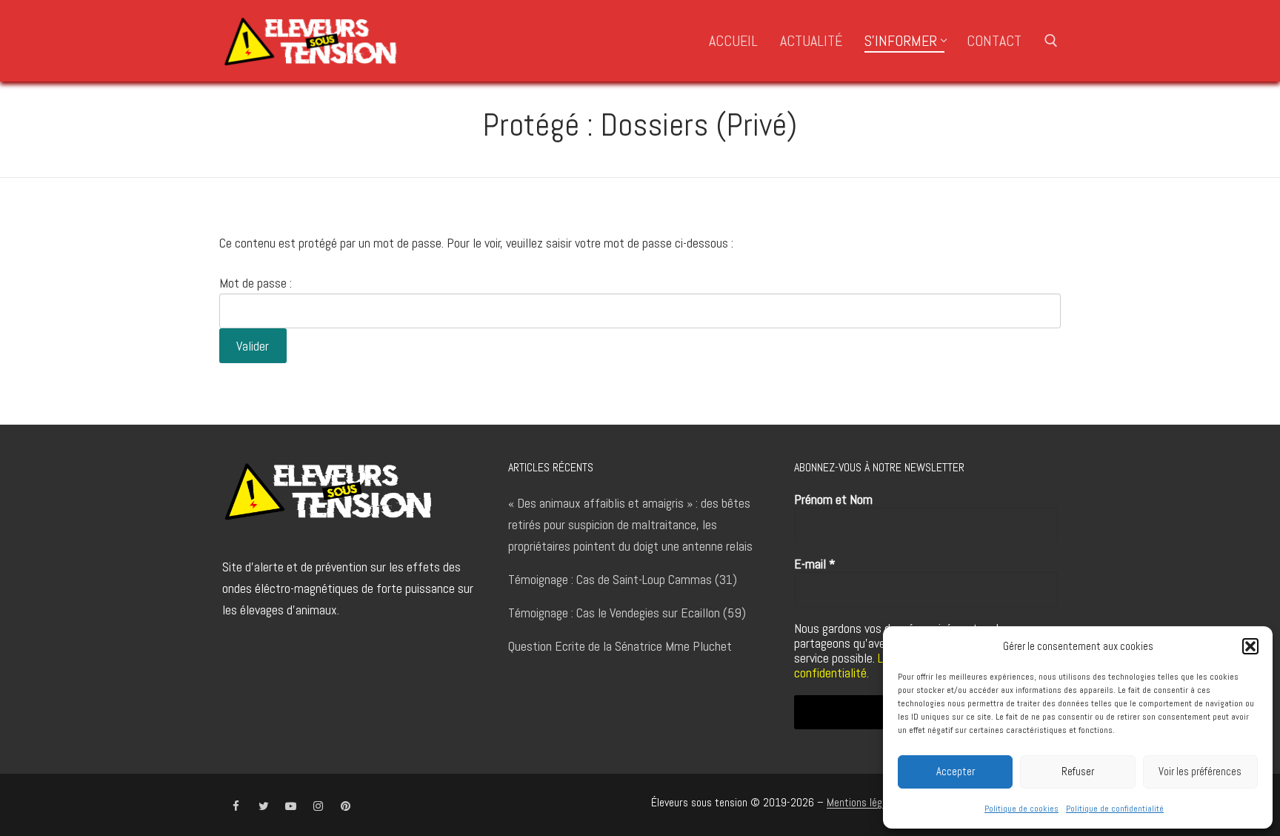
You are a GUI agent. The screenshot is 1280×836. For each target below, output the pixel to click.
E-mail (815, 564)
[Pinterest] (346, 806)
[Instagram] (318, 806)
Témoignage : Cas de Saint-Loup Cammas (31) (622, 579)
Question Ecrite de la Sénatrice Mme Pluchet (620, 645)
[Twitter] (263, 806)
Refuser (1077, 771)
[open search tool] (1051, 40)
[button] (1250, 646)
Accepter (955, 771)
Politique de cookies (1021, 809)
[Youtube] (291, 806)
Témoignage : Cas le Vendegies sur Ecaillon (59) (627, 612)
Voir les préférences (1200, 771)
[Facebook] (236, 806)
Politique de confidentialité (1115, 809)
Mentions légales (863, 802)
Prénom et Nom (833, 499)
